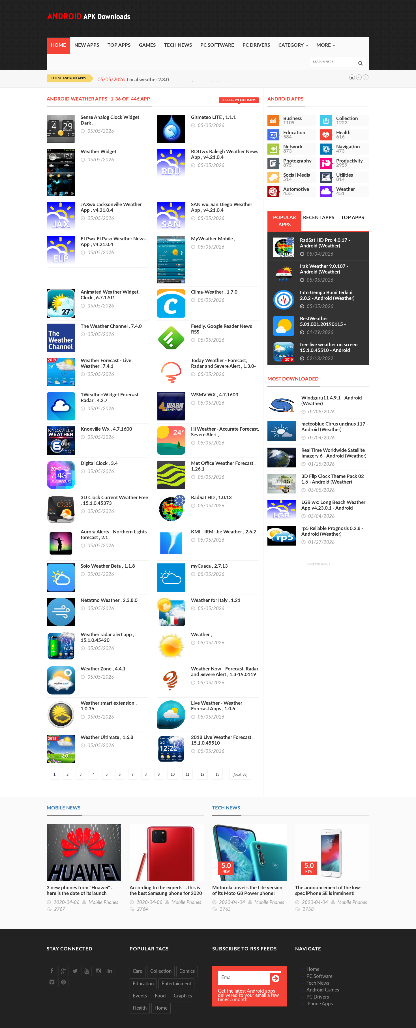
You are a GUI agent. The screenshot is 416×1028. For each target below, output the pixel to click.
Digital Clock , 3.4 (99, 463)
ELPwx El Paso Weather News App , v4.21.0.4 (113, 241)
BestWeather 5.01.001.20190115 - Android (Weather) (323, 324)
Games (147, 45)
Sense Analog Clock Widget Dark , (110, 120)
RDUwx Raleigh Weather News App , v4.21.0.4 (224, 154)
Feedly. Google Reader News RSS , (221, 329)
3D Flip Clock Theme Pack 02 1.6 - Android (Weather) (332, 479)
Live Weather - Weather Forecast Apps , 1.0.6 (216, 706)
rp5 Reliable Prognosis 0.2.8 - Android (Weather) (332, 531)
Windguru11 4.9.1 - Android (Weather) (331, 401)
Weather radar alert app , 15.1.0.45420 (107, 637)
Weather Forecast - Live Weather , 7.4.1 (106, 363)
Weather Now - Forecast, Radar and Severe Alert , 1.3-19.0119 (224, 671)
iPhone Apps (319, 1003)
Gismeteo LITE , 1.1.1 (213, 117)
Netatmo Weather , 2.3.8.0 (109, 600)
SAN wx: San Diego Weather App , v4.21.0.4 (221, 207)
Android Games (322, 990)
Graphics (183, 995)
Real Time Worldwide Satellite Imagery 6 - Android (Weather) (333, 453)
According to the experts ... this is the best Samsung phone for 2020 (166, 890)
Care (137, 971)
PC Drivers (256, 45)
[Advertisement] (266, 18)
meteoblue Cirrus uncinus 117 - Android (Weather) (334, 427)
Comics (187, 971)
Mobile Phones (103, 902)
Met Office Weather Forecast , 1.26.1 (223, 466)
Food (160, 995)
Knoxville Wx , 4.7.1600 (106, 429)
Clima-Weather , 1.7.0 (214, 292)
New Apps (86, 45)
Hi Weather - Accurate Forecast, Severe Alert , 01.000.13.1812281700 (225, 435)
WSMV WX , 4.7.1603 (214, 394)
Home (58, 45)
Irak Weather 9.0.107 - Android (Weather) (324, 269)
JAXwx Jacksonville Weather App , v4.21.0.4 (111, 207)
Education (143, 983)
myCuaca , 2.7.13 (209, 566)
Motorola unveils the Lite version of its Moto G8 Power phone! (247, 890)
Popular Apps (284, 221)
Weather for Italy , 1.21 (216, 600)
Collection (160, 971)
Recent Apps (318, 217)
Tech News (178, 45)
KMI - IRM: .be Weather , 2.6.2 (223, 531)
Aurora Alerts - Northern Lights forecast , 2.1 (114, 534)
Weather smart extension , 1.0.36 (109, 706)
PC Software (217, 45)
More (323, 45)
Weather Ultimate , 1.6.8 (107, 737)
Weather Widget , (100, 151)
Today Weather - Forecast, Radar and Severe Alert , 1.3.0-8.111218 (223, 366)
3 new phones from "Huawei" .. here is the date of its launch (80, 890)
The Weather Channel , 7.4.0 (111, 326)
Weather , (201, 634)
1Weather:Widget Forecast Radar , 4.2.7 (109, 397)
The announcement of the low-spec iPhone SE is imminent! (328, 890)
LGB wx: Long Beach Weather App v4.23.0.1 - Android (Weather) (333, 508)
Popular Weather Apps (239, 100)
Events (140, 995)
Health (140, 1008)
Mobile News (63, 807)
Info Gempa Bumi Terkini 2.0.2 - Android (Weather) (327, 295)
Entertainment (176, 983)
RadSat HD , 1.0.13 (211, 497)
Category (291, 45)
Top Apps (119, 45)
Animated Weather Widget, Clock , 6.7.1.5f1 (110, 295)
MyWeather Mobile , (213, 238)
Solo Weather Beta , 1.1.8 (108, 566)
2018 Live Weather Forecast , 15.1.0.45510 (222, 740)
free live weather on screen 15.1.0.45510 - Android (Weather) (329, 350)
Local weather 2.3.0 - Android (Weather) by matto (180, 79)
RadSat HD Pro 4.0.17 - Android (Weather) (325, 243)
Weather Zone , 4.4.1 (103, 668)
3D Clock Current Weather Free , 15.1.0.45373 (114, 500)
